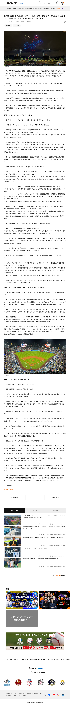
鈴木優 (6, 489)
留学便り (12, 489)
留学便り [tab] (55, 510)
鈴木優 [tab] (35, 510)
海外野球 (8, 25)
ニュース (21, 659)
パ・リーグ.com (11, 659)
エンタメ (17, 25)
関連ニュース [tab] (14, 510)
